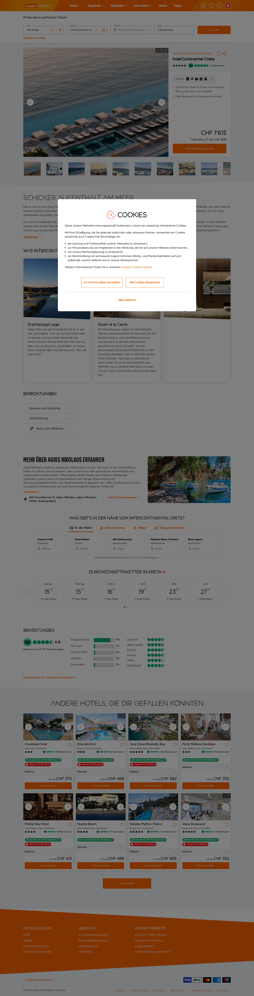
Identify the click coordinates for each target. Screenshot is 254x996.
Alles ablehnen (127, 300)
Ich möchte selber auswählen (102, 282)
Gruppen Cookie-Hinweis (136, 267)
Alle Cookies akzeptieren (145, 282)
